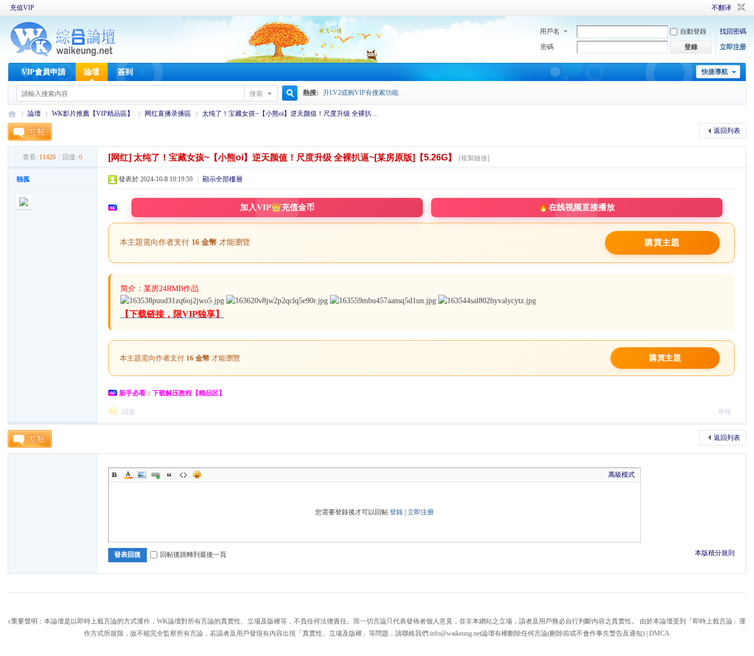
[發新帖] (30, 132)
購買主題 (662, 242)
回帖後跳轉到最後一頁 (193, 554)
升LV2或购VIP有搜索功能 (361, 92)
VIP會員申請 (44, 72)
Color (128, 474)
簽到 (125, 72)
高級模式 (621, 474)
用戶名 (550, 31)
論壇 (91, 72)
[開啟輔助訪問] (696, 8)
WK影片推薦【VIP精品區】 (93, 113)
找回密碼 (733, 31)
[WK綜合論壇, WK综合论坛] (63, 55)
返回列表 (727, 131)
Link (155, 474)
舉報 (724, 412)
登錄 (396, 512)
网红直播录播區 (168, 113)
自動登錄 (693, 31)
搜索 (256, 94)
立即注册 (733, 47)
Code (183, 474)
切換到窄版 (740, 8)
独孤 (23, 179)
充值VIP (22, 8)
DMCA (659, 633)
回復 (128, 412)
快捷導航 (715, 72)
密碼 (547, 47)
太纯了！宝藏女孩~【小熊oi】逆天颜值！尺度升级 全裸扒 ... (290, 113)
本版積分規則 (715, 553)
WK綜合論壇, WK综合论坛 (12, 114)
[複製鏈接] (474, 158)
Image (141, 474)
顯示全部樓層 (222, 179)
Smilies (197, 474)
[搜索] (288, 93)
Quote (169, 474)
